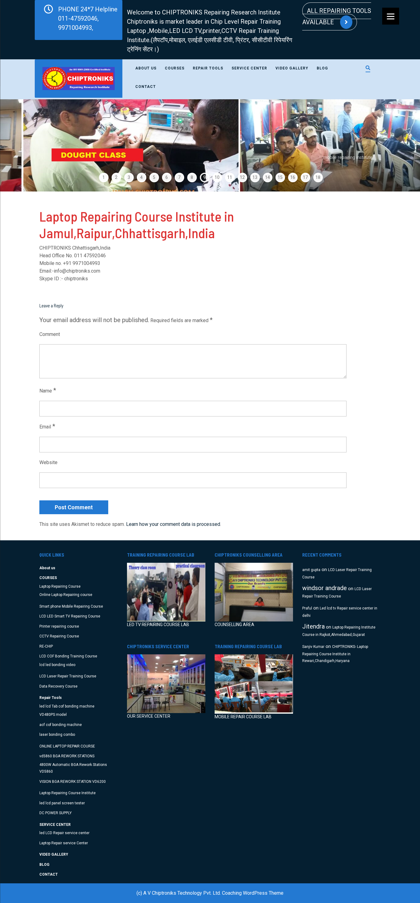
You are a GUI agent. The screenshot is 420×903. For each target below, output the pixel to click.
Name (47, 390)
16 (292, 177)
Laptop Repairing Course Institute (67, 793)
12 (242, 177)
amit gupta (311, 570)
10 (217, 177)
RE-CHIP (46, 646)
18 (317, 177)
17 (305, 177)
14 (267, 177)
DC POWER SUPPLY (55, 813)
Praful (307, 608)
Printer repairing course (59, 626)
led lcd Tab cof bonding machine (66, 706)
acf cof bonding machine (60, 725)
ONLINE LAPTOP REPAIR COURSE (67, 746)
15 (280, 177)
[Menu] (390, 16)
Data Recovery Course (58, 686)
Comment (49, 334)
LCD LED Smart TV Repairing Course (69, 616)
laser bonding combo (57, 734)
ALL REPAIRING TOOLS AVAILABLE (336, 16)
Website (48, 462)
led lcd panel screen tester (62, 803)
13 (254, 177)
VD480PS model (53, 714)
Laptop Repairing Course (60, 586)
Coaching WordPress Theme (252, 893)
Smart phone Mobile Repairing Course (71, 606)
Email (47, 426)
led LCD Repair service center (64, 833)
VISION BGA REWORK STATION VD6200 (72, 781)
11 (229, 177)
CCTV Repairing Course (59, 636)
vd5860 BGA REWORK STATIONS (66, 756)
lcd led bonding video (57, 665)
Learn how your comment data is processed (173, 524)
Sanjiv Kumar (313, 647)
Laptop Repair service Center (63, 843)
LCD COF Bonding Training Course (68, 656)
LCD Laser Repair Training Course (67, 676)
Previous (19, 145)
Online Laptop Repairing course (65, 595)
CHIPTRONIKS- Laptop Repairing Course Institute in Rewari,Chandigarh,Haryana (335, 654)
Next (401, 145)
